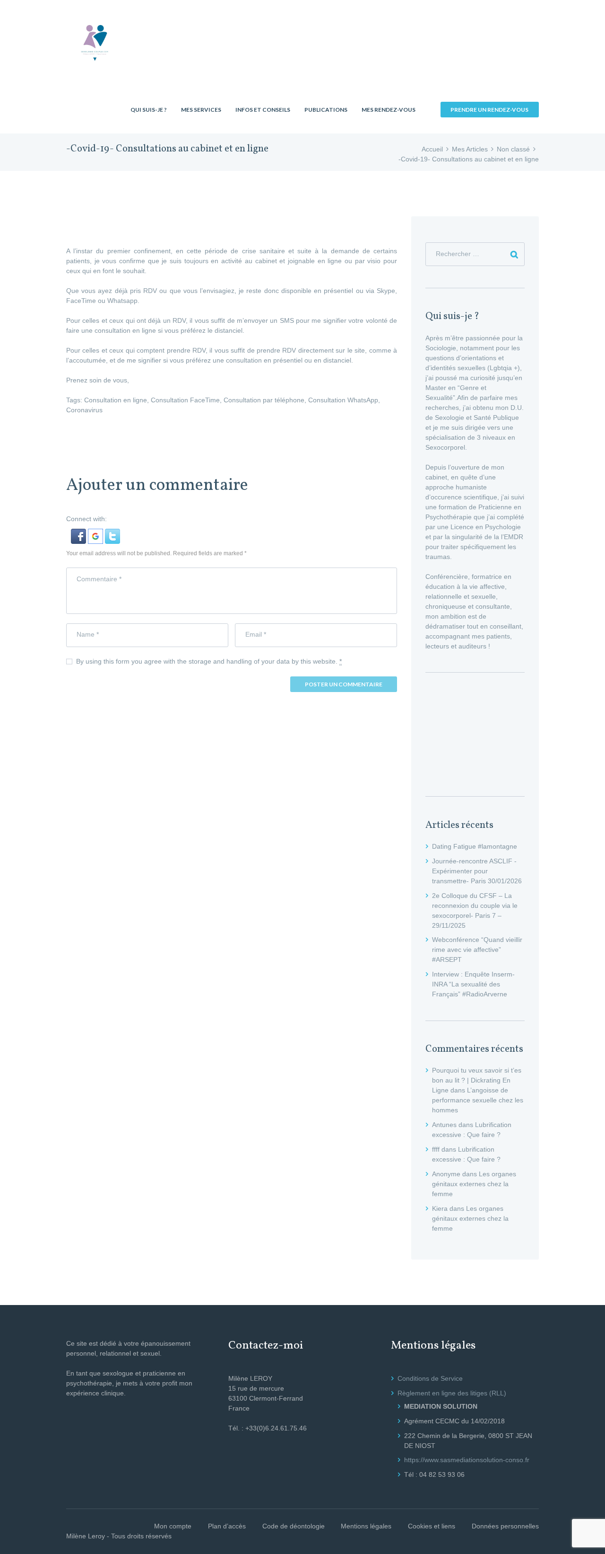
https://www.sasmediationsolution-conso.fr (466, 1460)
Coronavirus (84, 410)
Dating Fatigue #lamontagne (474, 846)
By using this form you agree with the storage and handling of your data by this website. (209, 661)
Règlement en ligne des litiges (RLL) (452, 1393)
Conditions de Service (430, 1378)
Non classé (513, 149)
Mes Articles (470, 149)
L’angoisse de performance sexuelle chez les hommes (477, 1100)
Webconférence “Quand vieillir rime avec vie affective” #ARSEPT (477, 949)
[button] (79, 533)
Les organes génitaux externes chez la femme (474, 1184)
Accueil (432, 149)
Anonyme (446, 1174)
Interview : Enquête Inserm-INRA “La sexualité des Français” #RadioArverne (473, 984)
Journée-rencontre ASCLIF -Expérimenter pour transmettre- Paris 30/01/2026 (477, 871)
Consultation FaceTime (185, 400)
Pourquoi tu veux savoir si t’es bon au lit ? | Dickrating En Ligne (476, 1080)
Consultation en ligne (115, 400)
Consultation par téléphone (264, 400)
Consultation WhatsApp (343, 400)
